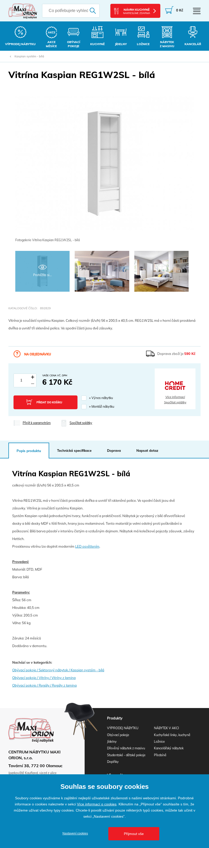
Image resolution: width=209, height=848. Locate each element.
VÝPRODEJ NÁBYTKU (122, 728)
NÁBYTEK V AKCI (166, 728)
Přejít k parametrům (37, 423)
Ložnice (159, 741)
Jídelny (112, 741)
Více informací (175, 397)
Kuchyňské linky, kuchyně (172, 735)
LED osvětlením (87, 546)
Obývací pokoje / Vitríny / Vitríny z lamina (44, 678)
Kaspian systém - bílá (29, 56)
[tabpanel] (104, 166)
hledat (93, 10)
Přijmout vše (134, 834)
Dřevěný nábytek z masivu (126, 748)
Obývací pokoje (118, 735)
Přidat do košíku (49, 402)
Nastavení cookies (75, 833)
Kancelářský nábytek (169, 748)
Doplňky (113, 762)
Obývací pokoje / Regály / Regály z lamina (44, 685)
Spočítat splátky (175, 402)
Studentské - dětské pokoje (126, 755)
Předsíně (160, 755)
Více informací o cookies (96, 804)
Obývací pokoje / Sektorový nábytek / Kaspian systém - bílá (58, 670)
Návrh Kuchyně (136, 11)
